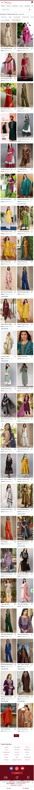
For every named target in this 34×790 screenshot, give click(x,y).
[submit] (29, 9)
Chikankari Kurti (27, 757)
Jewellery (27, 6)
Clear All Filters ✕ (16, 20)
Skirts (17, 757)
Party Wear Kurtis (6, 752)
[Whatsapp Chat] (32, 590)
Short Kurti (17, 754)
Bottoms (27, 747)
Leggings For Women (16, 759)
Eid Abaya (6, 759)
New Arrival (3, 17)
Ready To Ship (25, 17)
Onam (10, 17)
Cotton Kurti (27, 759)
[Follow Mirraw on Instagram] (17, 768)
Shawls (6, 757)
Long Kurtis (16, 752)
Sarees (8, 6)
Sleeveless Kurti (27, 749)
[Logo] (7, 2)
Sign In (17, 773)
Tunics (27, 754)
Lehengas (15, 6)
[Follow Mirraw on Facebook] (11, 768)
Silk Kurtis (27, 752)
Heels (6, 749)
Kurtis (21, 6)
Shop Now (10, 44)
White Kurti (6, 754)
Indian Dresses (17, 747)
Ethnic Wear (16, 749)
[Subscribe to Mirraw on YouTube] (23, 768)
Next (16, 735)
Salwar (3, 6)
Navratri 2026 (17, 17)
